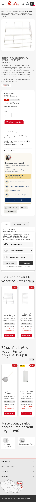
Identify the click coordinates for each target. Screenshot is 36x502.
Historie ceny (12, 132)
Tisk (25, 207)
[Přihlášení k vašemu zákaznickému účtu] (27, 4)
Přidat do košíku (15, 122)
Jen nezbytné (10, 263)
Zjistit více (17, 200)
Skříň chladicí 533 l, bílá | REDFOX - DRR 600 (26, 394)
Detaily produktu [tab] (20, 224)
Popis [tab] (6, 224)
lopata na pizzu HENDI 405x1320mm (9, 394)
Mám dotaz (10, 212)
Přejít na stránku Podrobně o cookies (18, 267)
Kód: (2, 63)
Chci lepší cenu (13, 208)
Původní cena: (9, 93)
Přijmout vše (26, 263)
